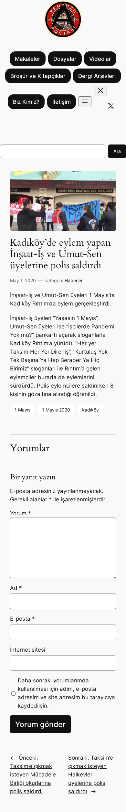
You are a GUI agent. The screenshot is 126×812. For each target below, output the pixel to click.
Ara (3, 140)
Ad (16, 588)
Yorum (20, 513)
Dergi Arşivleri (97, 76)
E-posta (22, 618)
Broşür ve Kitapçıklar (38, 76)
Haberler (74, 280)
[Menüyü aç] (85, 101)
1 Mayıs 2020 (56, 409)
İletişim (61, 102)
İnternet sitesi (27, 649)
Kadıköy (90, 409)
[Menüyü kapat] (100, 91)
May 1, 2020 (23, 280)
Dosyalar (65, 59)
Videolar (100, 59)
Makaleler (27, 59)
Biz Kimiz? (26, 102)
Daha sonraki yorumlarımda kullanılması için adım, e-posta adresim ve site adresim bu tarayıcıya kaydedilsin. (66, 693)
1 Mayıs (22, 409)
